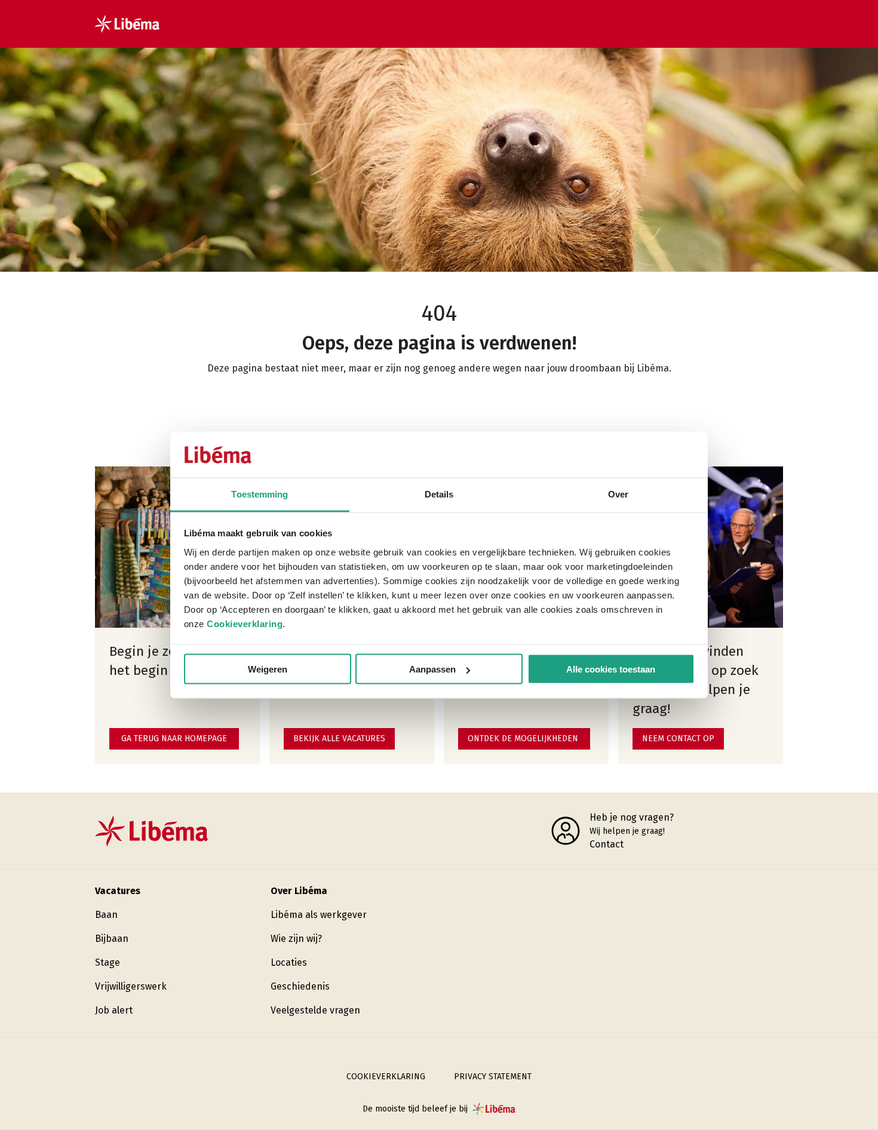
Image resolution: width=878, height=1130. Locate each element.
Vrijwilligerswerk (131, 986)
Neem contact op (678, 738)
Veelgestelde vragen (315, 1010)
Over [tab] (618, 494)
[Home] (127, 24)
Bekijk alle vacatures (339, 738)
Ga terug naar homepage (174, 738)
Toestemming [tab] (259, 494)
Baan (106, 914)
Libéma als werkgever (319, 914)
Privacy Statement (493, 1076)
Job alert (114, 1010)
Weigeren (267, 669)
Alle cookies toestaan (610, 669)
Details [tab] (439, 494)
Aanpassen (432, 669)
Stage (107, 962)
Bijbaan (111, 938)
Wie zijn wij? (296, 938)
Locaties (289, 962)
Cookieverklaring (245, 623)
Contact (607, 844)
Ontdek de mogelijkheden (523, 738)
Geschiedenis (300, 986)
